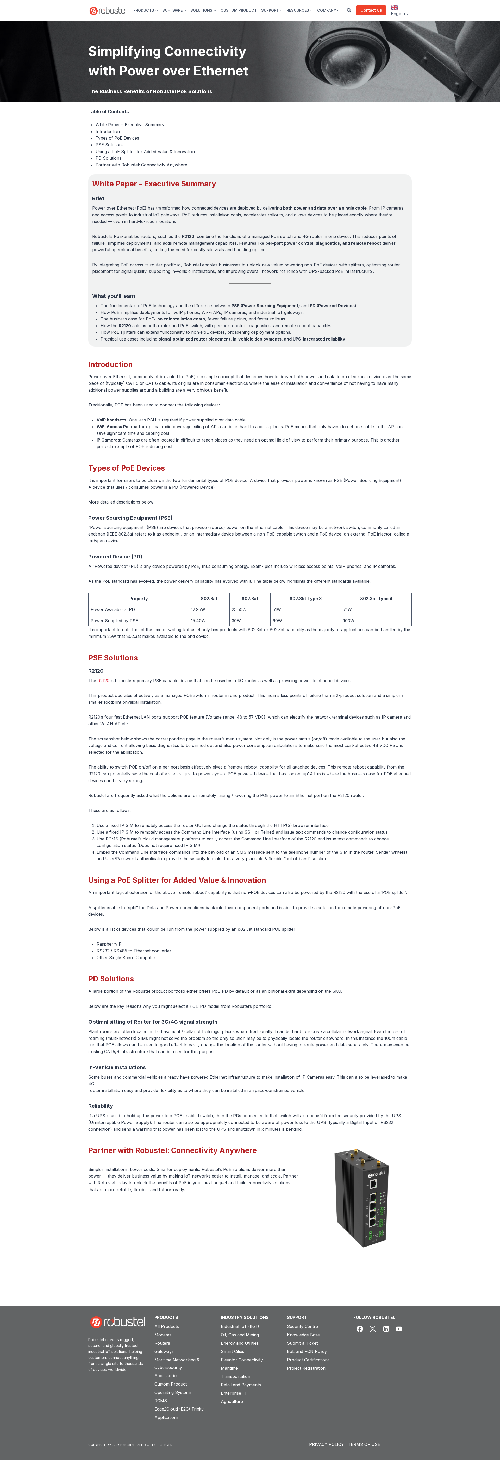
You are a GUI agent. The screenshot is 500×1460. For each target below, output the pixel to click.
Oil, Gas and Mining (240, 1334)
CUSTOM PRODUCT (239, 10)
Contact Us (371, 10)
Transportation (235, 1376)
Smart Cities (232, 1351)
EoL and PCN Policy (307, 1351)
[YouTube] (399, 1329)
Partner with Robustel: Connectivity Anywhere (141, 164)
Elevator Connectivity (242, 1359)
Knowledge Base (303, 1334)
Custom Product (170, 1384)
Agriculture (232, 1401)
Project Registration (306, 1368)
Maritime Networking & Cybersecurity (176, 1363)
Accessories (166, 1375)
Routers (162, 1343)
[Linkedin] (385, 1329)
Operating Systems (173, 1392)
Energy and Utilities (240, 1343)
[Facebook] (359, 1329)
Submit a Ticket (302, 1343)
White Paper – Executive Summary (130, 124)
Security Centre (302, 1326)
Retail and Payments (241, 1384)
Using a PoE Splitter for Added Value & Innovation (145, 151)
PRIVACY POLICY (326, 1444)
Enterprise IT (234, 1393)
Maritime (229, 1368)
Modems (162, 1334)
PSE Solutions (110, 144)
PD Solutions (108, 158)
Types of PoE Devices (117, 138)
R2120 (103, 680)
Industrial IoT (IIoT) (240, 1326)
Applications (166, 1417)
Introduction (108, 131)
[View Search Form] (349, 10)
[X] (372, 1329)
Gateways (164, 1351)
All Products (166, 1326)
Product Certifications (308, 1359)
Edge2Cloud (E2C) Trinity (179, 1409)
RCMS (160, 1400)
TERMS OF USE (364, 1444)
